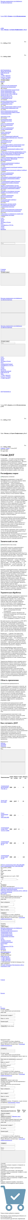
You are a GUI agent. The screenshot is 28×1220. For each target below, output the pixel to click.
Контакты (3, 229)
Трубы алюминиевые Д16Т (8, 91)
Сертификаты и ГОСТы (7, 225)
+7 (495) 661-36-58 (5, 960)
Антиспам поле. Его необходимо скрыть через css (14, 1056)
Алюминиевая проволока (7, 206)
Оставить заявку (5, 80)
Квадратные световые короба (8, 204)
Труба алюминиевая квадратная (9, 111)
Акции (2, 226)
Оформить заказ (16, 1116)
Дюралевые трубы (5, 116)
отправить (3, 913)
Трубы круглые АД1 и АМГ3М (9, 94)
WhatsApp (3, 746)
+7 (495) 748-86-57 (5, 958)
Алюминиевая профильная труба (9, 108)
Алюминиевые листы (6, 98)
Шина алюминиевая (6, 160)
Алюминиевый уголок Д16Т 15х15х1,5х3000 (5, 829)
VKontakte (3, 744)
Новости (3, 947)
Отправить (3, 1048)
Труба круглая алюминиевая (8, 87)
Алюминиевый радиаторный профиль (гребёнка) (14, 170)
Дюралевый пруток (6, 142)
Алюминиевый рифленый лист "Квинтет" (12, 137)
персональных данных (14, 1102)
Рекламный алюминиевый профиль (10, 178)
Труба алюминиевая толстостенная (10, 89)
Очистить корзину (5, 1113)
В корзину (3, 885)
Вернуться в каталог (6, 1116)
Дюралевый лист (5, 133)
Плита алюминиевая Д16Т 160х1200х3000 (12, 866)
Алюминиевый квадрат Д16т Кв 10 (5, 843)
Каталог (3, 81)
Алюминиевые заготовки (7, 215)
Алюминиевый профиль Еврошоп (10, 182)
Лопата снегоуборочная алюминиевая (11, 211)
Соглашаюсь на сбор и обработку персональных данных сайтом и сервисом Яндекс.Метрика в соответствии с (13, 917)
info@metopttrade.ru (6, 952)
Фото (2, 223)
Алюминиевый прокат (7, 364)
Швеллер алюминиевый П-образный (10, 154)
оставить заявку (5, 953)
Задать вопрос (4, 926)
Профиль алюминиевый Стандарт (10, 185)
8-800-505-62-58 (5, 956)
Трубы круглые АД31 (6, 95)
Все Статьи (4, 893)
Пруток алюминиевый (7, 125)
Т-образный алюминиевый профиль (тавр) (12, 149)
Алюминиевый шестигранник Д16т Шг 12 (5, 787)
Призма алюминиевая (6, 197)
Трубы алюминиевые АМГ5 (8, 92)
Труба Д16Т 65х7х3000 (4, 801)
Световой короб (5, 201)
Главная (3, 448)
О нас (2, 218)
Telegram (3, 743)
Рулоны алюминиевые (7, 174)
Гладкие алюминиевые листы (8, 101)
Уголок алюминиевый (6, 129)
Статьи (2, 228)
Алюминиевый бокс (6, 113)
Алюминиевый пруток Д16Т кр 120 (5, 857)
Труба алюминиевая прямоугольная (10, 112)
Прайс (2, 220)
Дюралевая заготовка (6, 120)
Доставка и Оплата (6, 222)
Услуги (2, 219)
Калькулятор (4, 943)
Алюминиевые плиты (6, 104)
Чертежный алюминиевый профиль (10, 188)
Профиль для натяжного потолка (9, 192)
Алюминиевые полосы (7, 164)
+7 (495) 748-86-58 (5, 959)
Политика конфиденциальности (9, 930)
